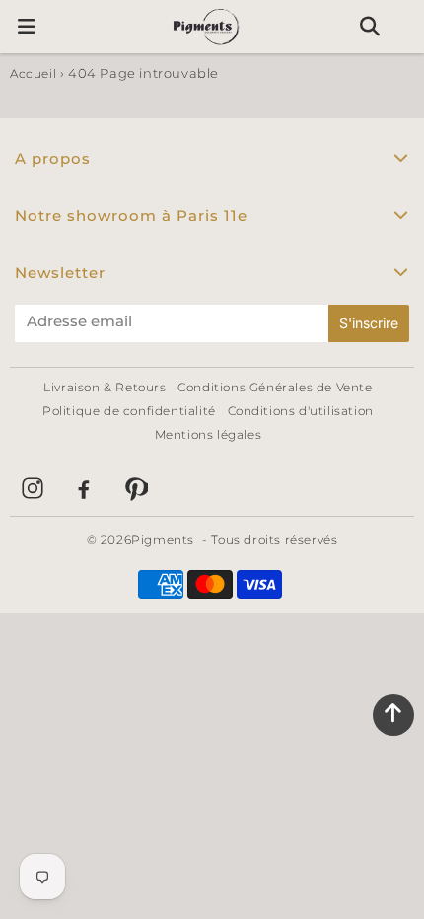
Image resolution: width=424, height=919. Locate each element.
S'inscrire (368, 323)
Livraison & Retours (104, 387)
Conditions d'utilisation (301, 410)
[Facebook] (84, 488)
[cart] (406, 26)
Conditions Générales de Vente (274, 387)
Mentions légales (208, 434)
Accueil (33, 73)
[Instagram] (32, 488)
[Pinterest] (135, 488)
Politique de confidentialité (129, 410)
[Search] (370, 26)
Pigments (162, 539)
